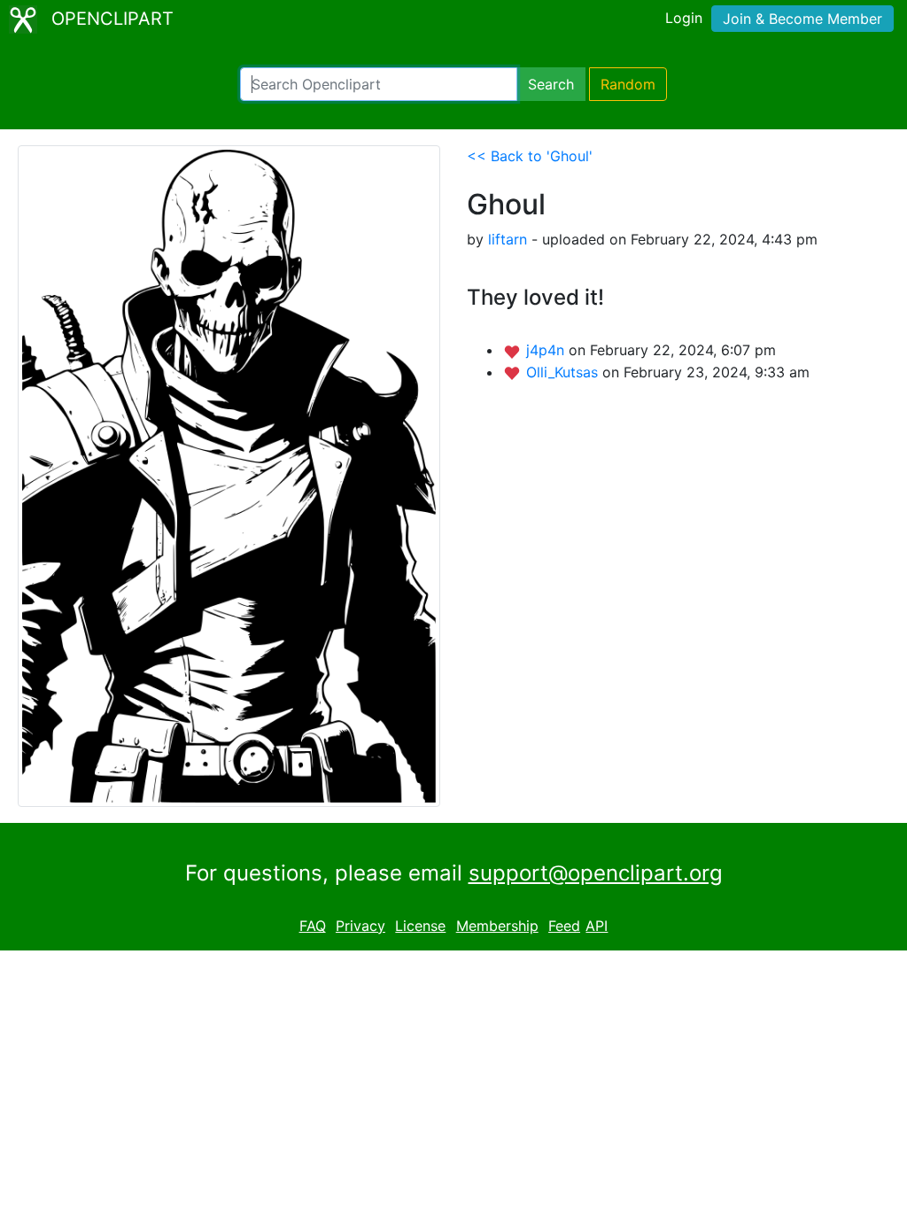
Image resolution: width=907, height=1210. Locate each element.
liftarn (507, 239)
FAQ (312, 926)
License (420, 926)
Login (683, 18)
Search (551, 84)
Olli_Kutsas (564, 372)
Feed (564, 926)
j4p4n (547, 350)
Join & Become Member (802, 18)
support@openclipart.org (596, 873)
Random (628, 84)
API (596, 926)
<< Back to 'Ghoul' (530, 156)
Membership (497, 926)
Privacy (360, 926)
